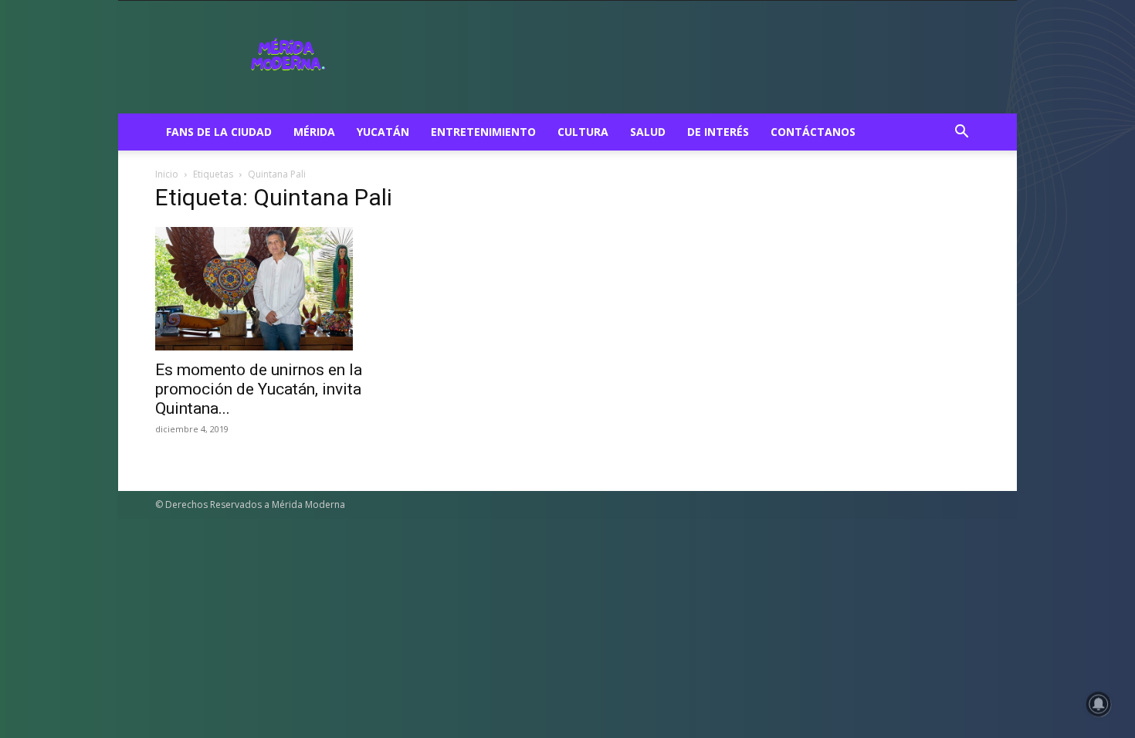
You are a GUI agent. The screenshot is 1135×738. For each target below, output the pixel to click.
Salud (648, 131)
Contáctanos (813, 131)
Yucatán (383, 131)
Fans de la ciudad (219, 131)
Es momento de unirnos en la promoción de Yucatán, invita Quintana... (258, 389)
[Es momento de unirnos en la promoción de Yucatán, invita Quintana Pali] (280, 288)
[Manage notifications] (1098, 704)
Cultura (582, 131)
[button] (961, 133)
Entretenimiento (483, 131)
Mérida (314, 131)
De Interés (718, 131)
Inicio (166, 174)
